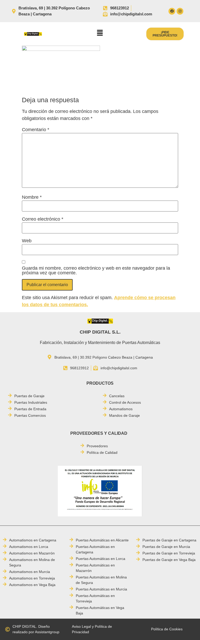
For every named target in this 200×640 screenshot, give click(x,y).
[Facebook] (171, 11)
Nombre (32, 197)
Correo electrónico (42, 219)
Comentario (35, 129)
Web (27, 240)
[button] (100, 33)
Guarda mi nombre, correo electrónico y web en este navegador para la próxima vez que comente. (96, 270)
